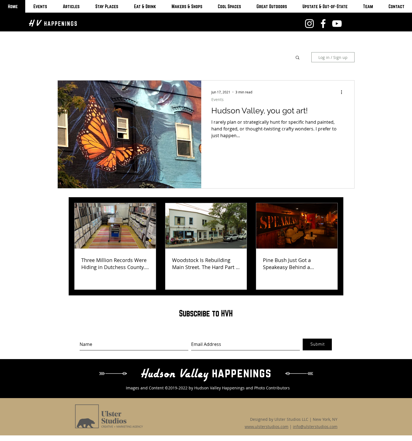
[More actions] (343, 92)
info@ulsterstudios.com (315, 426)
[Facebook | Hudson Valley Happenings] (323, 23)
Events (217, 99)
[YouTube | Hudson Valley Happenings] (337, 23)
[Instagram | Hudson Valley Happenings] (309, 23)
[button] (297, 58)
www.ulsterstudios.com (266, 426)
